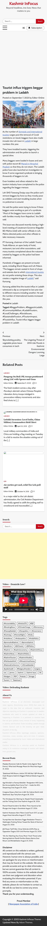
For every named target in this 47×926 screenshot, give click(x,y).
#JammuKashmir (27, 642)
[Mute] (37, 609)
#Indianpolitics (20, 638)
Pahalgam (7, 676)
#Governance (36, 631)
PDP (15, 676)
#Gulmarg (7, 635)
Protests (23, 676)
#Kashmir (7, 650)
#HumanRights (19, 635)
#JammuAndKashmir (11, 642)
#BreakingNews (9, 627)
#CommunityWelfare (12, 310)
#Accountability (9, 623)
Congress (37, 669)
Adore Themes (25, 922)
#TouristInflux (9, 319)
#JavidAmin (8, 646)
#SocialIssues (26, 313)
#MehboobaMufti (10, 661)
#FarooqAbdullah (10, 631)
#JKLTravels (19, 646)
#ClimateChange (24, 627)
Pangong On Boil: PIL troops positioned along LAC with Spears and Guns (23, 378)
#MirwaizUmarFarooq (27, 661)
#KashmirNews (9, 654)
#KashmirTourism (10, 657)
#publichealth (9, 669)
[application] (23, 600)
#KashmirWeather (25, 657)
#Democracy (38, 627)
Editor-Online (38, 98)
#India (30, 635)
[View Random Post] (23, 28)
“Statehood (16, 680)
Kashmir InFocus (23, 3)
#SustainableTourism (12, 316)
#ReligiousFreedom (24, 669)
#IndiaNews (8, 638)
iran (5, 673)
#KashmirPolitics (23, 654)
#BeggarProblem (17, 307)
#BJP (32, 623)
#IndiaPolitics (34, 638)
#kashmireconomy (20, 650)
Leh (5, 481)
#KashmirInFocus (36, 650)
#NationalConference (11, 665)
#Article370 (22, 623)
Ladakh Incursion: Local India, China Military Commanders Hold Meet (22, 421)
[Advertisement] (23, 55)
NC (40, 673)
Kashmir (20, 673)
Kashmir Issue (31, 673)
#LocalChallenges (11, 313)
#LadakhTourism (29, 310)
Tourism (6, 680)
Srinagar (31, 676)
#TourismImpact (29, 316)
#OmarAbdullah (28, 665)
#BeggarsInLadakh (34, 307)
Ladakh (28, 141)
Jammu (12, 673)
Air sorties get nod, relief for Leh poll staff (22, 486)
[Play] (6, 609)
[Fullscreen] (41, 609)
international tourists (35, 272)
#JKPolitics (30, 646)
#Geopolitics (23, 631)
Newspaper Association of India (23, 904)
